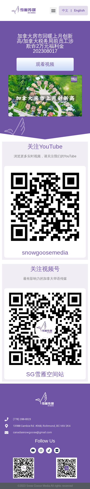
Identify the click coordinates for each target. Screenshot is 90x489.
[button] (53, 10)
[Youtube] (33, 450)
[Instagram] (41, 450)
